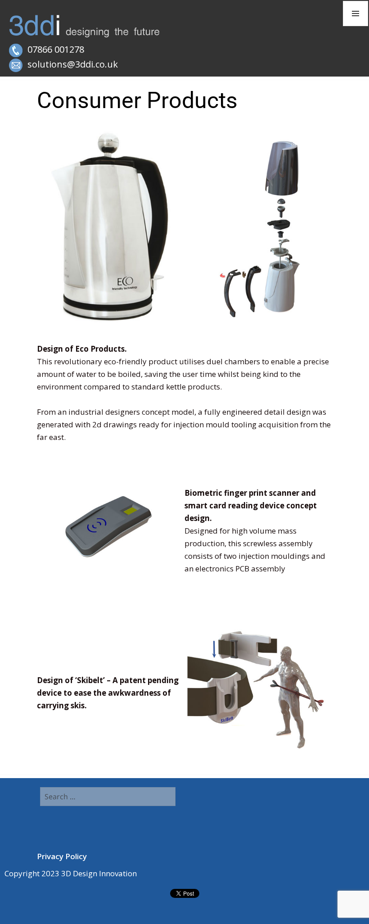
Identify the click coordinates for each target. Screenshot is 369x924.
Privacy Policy (62, 856)
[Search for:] (108, 797)
